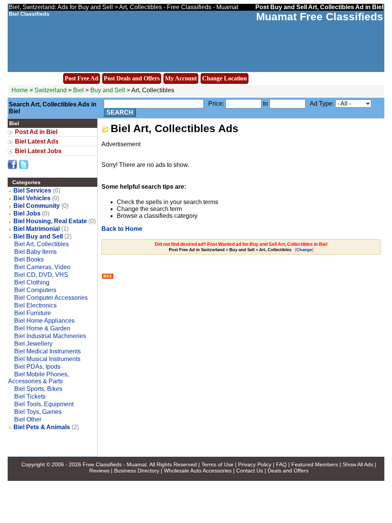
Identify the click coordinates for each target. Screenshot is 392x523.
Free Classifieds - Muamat (115, 464)
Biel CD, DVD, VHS (41, 274)
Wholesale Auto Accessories (198, 470)
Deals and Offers (288, 470)
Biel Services (32, 190)
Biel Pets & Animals (41, 427)
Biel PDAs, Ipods (37, 366)
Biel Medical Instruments (47, 351)
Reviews (99, 470)
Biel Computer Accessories (51, 297)
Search (119, 112)
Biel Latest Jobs (38, 151)
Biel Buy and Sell (38, 236)
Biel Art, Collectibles (41, 244)
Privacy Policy (254, 464)
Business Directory (136, 470)
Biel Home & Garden (42, 328)
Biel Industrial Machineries (50, 336)
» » (230, 249)
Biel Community (36, 206)
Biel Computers (35, 290)
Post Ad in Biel (36, 132)
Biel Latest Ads (37, 141)
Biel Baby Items (35, 251)
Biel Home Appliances (44, 320)
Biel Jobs (27, 213)
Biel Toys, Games (38, 412)
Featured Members (314, 464)
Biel (79, 90)
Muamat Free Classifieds (319, 17)
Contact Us (249, 470)
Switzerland (50, 90)
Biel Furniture (32, 313)
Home (19, 90)
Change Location (224, 78)
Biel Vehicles (32, 198)
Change (304, 249)
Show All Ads (358, 464)
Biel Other (27, 419)
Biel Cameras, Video (42, 267)
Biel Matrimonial (36, 229)
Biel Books (29, 259)
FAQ (281, 464)
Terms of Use (217, 464)
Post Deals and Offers (132, 78)
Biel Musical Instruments (47, 359)
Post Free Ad (81, 78)
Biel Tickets (30, 396)
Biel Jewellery (33, 343)
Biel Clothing (31, 282)
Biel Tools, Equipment (44, 404)
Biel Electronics (35, 305)
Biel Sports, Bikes (38, 389)
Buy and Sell (107, 90)
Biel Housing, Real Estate (50, 221)
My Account (181, 78)
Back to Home (121, 229)
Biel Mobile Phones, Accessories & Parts (38, 377)
